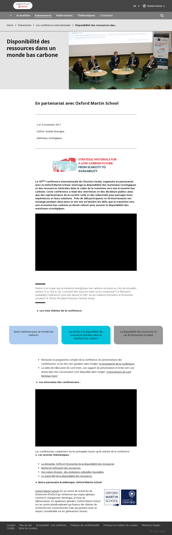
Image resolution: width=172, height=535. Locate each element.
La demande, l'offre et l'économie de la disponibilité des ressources (77, 463)
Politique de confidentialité (84, 525)
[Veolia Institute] (23, 5)
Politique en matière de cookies (120, 525)
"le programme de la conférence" (117, 363)
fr (135, 6)
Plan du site (25, 525)
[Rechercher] (162, 15)
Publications (64, 15)
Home (10, 25)
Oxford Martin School (47, 491)
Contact (11, 525)
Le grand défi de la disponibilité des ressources (66, 476)
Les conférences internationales (53, 25)
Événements (43, 15)
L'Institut (106, 15)
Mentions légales (151, 525)
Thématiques (86, 15)
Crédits (10, 528)
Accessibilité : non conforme (51, 525)
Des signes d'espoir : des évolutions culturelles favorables (72, 472)
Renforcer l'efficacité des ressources (61, 468)
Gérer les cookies (27, 528)
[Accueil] (10, 15)
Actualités (23, 15)
